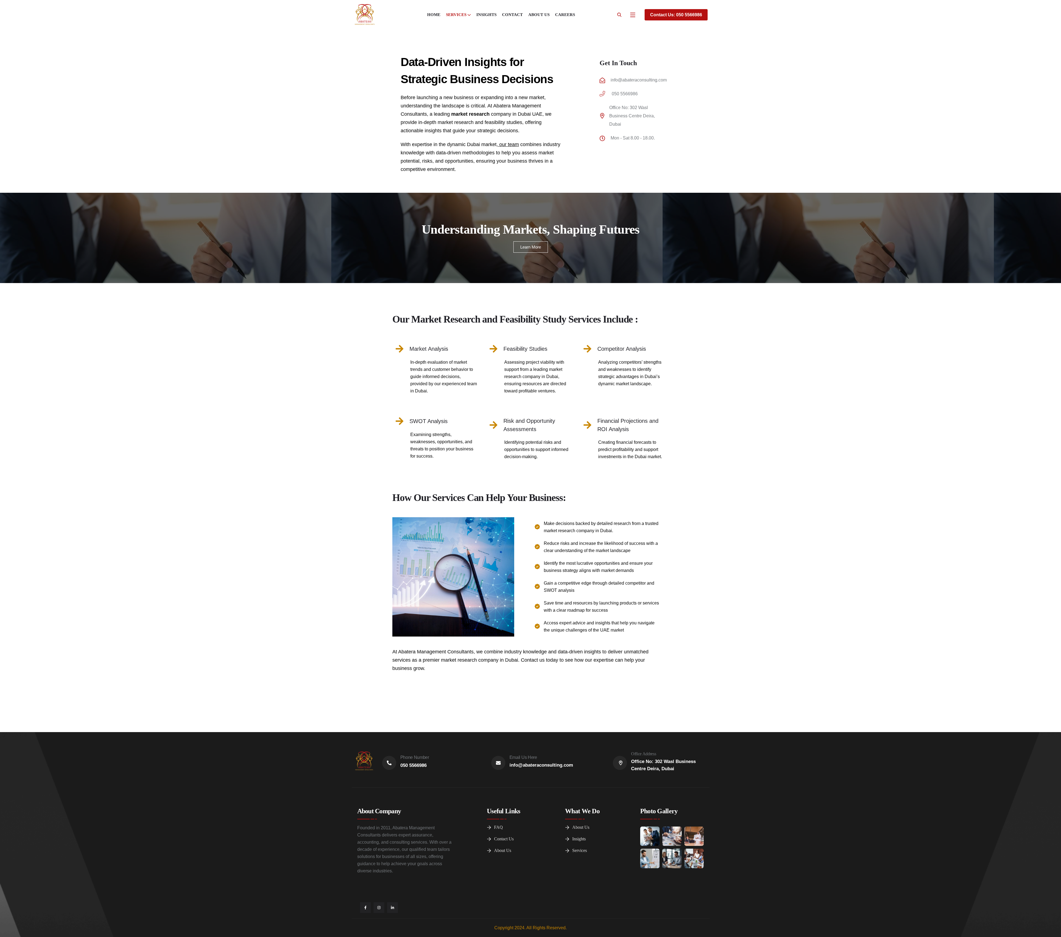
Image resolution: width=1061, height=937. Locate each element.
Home (433, 14)
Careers (565, 14)
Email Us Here (523, 757)
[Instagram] (379, 907)
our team (508, 144)
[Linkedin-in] (392, 907)
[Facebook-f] (365, 907)
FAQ (498, 827)
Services (456, 14)
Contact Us (504, 838)
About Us (539, 14)
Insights (486, 14)
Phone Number (414, 757)
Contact (512, 14)
